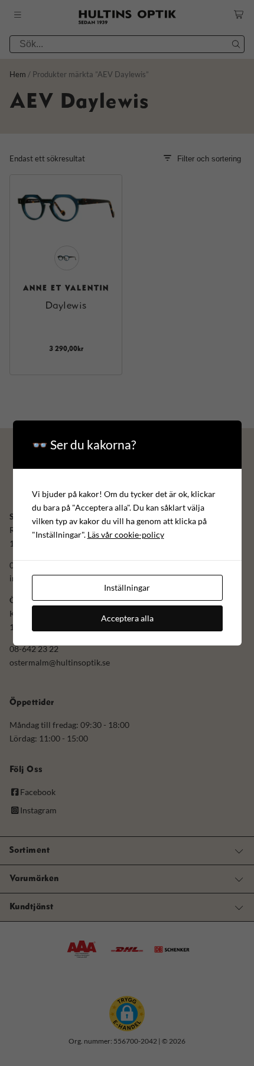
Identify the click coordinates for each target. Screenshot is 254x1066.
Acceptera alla (127, 618)
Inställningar (127, 587)
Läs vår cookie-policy (125, 534)
